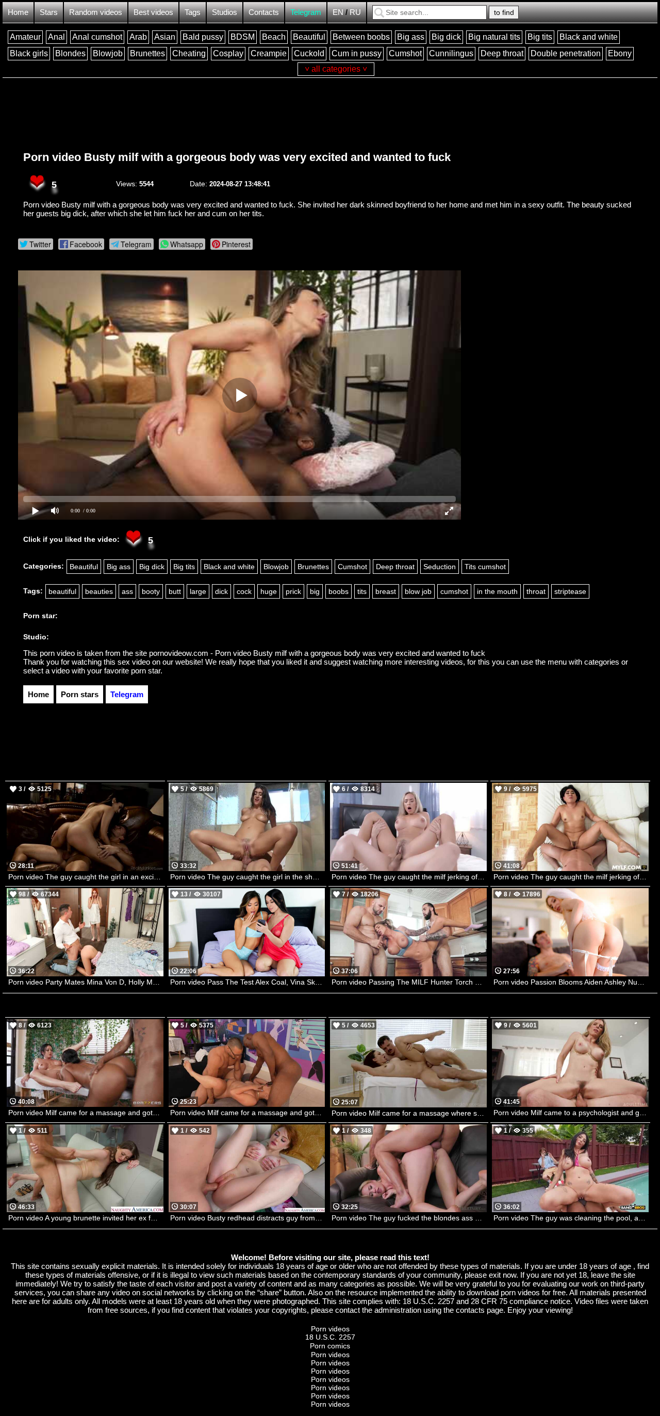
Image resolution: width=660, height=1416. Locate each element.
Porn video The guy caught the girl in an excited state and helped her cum (85, 877)
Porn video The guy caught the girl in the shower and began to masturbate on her (247, 877)
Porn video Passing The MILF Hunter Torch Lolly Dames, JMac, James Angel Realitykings (409, 982)
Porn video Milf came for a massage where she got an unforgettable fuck (409, 1113)
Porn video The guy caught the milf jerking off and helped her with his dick (409, 877)
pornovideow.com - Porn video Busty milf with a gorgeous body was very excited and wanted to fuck (317, 653)
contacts (470, 1310)
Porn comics (330, 1346)
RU (355, 12)
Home (18, 12)
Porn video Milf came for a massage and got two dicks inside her (247, 1112)
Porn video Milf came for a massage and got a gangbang (85, 1112)
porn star (145, 670)
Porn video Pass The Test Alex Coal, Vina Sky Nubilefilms (247, 982)
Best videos (153, 12)
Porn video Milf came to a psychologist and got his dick (571, 1112)
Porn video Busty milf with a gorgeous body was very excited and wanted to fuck (237, 157)
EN (338, 12)
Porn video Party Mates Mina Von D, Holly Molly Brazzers (85, 982)
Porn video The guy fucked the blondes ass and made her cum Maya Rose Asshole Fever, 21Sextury (409, 1218)
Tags (193, 12)
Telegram (305, 12)
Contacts (264, 12)
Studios (224, 12)
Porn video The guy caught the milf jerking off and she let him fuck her (571, 877)
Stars (49, 12)
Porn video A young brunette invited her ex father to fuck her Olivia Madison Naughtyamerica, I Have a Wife (85, 1218)
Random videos (95, 12)
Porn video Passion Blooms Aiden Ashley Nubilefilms (571, 982)
